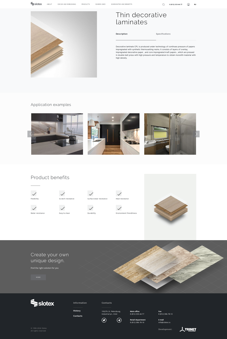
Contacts (77, 316)
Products (86, 4)
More (38, 277)
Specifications (163, 34)
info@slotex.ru (164, 322)
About (49, 4)
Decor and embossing (67, 4)
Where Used (100, 4)
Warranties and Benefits (121, 4)
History (77, 311)
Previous (30, 134)
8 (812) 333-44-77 (175, 4)
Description (122, 34)
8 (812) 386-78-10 (165, 314)
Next (196, 134)
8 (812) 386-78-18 (137, 322)
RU (195, 4)
